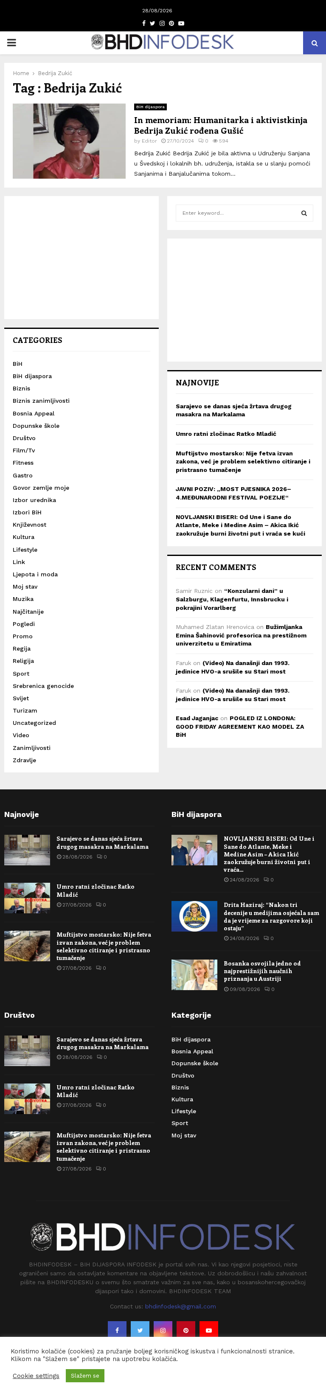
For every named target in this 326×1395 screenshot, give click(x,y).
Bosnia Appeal (33, 413)
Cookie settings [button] (36, 1376)
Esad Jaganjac (197, 718)
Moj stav (25, 586)
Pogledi (24, 623)
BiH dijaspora (150, 106)
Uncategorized (34, 722)
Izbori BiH (27, 512)
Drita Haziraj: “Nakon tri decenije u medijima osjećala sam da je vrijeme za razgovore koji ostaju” (271, 916)
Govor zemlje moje (41, 487)
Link (19, 562)
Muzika (23, 598)
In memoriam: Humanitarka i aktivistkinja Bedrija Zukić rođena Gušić (220, 125)
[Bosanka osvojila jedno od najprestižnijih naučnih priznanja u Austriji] (194, 975)
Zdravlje (24, 760)
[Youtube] (209, 1330)
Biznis (21, 388)
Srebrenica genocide (43, 685)
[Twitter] (140, 1330)
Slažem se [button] (85, 1376)
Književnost (29, 524)
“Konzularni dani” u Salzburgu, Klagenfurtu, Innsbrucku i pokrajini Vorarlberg (232, 599)
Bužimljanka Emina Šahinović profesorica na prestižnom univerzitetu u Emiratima (241, 635)
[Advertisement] (81, 258)
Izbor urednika (34, 500)
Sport (21, 673)
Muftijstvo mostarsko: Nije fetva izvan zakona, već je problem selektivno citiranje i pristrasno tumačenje (243, 461)
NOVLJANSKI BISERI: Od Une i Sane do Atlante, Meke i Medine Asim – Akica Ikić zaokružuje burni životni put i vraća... (269, 853)
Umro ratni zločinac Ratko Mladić (226, 433)
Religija (23, 660)
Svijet (21, 698)
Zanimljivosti (32, 747)
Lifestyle (25, 549)
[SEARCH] (304, 213)
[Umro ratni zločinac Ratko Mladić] (27, 898)
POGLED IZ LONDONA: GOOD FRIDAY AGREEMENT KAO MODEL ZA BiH (240, 726)
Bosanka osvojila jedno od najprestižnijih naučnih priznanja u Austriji (262, 970)
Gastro (23, 475)
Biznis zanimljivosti (41, 400)
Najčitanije (28, 611)
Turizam (25, 710)
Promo (23, 636)
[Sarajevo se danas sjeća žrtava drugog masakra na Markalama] (27, 850)
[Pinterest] (186, 1330)
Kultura (23, 536)
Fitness (23, 462)
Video (21, 735)
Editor (149, 141)
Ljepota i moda (35, 574)
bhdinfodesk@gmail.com (180, 1306)
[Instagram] (163, 1330)
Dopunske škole (36, 425)
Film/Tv (24, 450)
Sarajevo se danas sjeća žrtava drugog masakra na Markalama (102, 842)
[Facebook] (117, 1330)
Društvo (24, 438)
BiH (17, 363)
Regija (22, 648)
